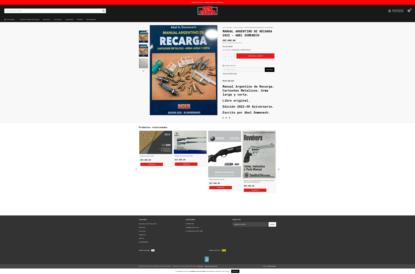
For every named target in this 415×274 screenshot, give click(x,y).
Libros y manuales (238, 27)
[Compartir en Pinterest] (229, 118)
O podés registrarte (398, 11)
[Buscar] (103, 11)
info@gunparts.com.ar (192, 227)
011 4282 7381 (190, 224)
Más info (80, 19)
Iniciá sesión (399, 10)
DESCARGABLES (91, 19)
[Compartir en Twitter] (226, 118)
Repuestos (46, 19)
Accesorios (58, 19)
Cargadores (69, 19)
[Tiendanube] (269, 266)
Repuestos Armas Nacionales (29, 19)
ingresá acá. (200, 266)
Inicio (224, 27)
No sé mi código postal (230, 73)
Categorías (10, 19)
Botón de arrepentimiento (211, 266)
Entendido (235, 271)
